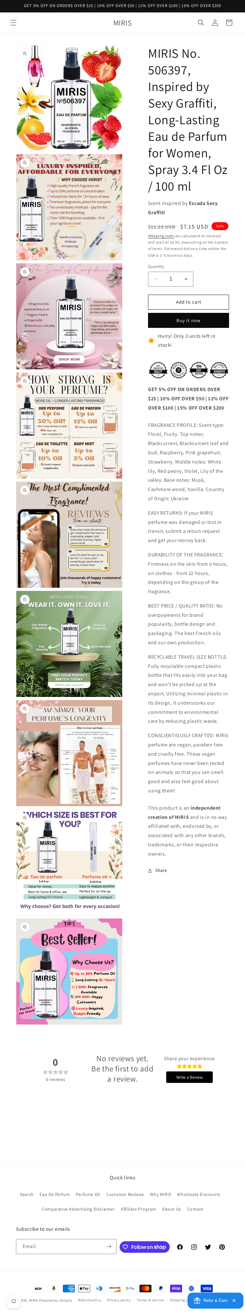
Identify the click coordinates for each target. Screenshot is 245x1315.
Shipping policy (183, 1300)
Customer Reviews (125, 1194)
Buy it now (188, 320)
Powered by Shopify (55, 1300)
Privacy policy (119, 1300)
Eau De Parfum (55, 1194)
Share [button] (161, 870)
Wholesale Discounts (198, 1194)
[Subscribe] (109, 1246)
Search (27, 1194)
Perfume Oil (88, 1194)
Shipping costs (161, 235)
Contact (195, 1209)
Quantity (156, 266)
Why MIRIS (160, 1194)
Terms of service (150, 1300)
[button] (13, 23)
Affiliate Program (138, 1209)
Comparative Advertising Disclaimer (78, 1209)
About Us (171, 1209)
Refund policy (89, 1300)
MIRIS (34, 1300)
